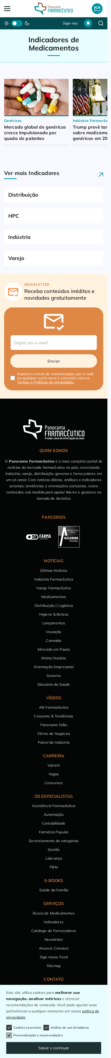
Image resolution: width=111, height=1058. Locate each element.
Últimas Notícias (53, 570)
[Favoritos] (88, 23)
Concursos (53, 782)
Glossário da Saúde (53, 684)
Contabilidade (53, 823)
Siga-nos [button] (70, 23)
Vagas (54, 774)
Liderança (53, 858)
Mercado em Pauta (54, 649)
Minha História (53, 658)
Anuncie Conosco (53, 948)
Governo (53, 675)
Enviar (53, 361)
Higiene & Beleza (53, 614)
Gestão (54, 849)
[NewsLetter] (97, 8)
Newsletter (53, 939)
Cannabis (53, 640)
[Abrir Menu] (14, 8)
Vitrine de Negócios (53, 733)
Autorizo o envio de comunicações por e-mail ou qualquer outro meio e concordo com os (55, 378)
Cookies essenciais (27, 1027)
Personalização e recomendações (38, 1035)
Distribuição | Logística (54, 605)
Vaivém (53, 765)
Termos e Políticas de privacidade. (45, 382)
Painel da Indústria (53, 742)
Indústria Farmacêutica (53, 579)
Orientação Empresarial (54, 667)
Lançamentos (53, 623)
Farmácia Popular (54, 832)
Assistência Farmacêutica (53, 805)
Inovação (53, 631)
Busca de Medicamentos (53, 913)
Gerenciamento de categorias (53, 840)
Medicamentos (53, 596)
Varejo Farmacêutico (53, 588)
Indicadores (54, 922)
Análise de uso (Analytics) (70, 1027)
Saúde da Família (53, 890)
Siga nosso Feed (54, 957)
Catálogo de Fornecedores (53, 930)
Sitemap (54, 965)
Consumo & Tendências (53, 716)
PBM (54, 867)
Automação (53, 814)
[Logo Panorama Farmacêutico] (53, 8)
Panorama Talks (53, 725)
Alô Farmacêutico (54, 707)
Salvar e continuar (53, 1048)
